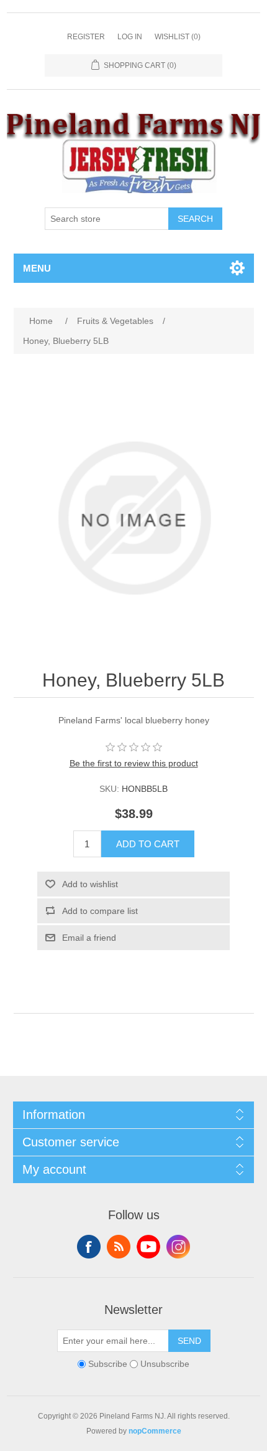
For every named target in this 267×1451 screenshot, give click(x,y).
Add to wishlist (90, 884)
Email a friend (89, 938)
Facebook (89, 1246)
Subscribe (107, 1364)
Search (195, 219)
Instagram (178, 1246)
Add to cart (147, 844)
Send (189, 1341)
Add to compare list (100, 911)
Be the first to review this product (134, 763)
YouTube (148, 1246)
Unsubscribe (164, 1364)
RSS (118, 1246)
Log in (129, 36)
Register (86, 36)
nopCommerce (155, 1431)
